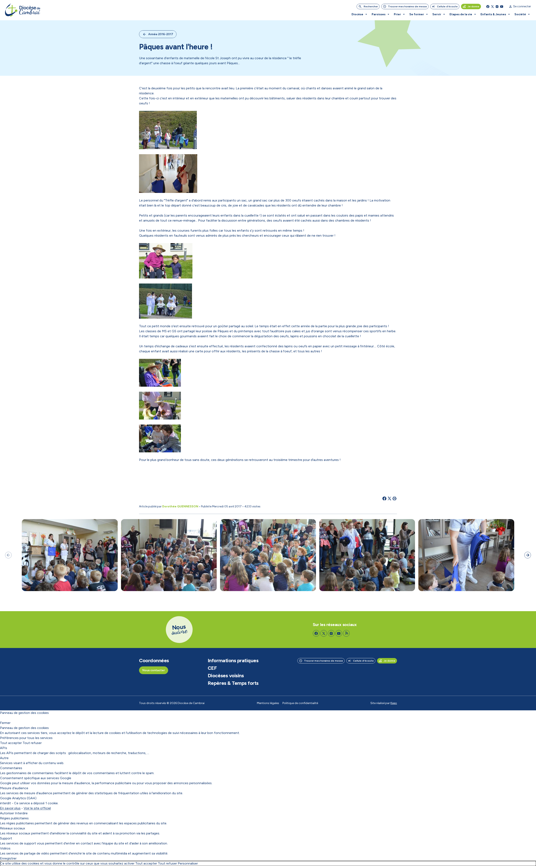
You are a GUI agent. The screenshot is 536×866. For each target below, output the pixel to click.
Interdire (21, 813)
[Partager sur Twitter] (389, 498)
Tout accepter (11, 743)
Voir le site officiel (37, 808)
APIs (3, 748)
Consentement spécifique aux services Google (35, 778)
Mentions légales (268, 703)
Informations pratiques (233, 660)
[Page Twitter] (492, 6)
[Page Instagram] (497, 6)
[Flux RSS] (346, 633)
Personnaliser (188, 863)
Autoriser (7, 813)
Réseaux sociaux (12, 828)
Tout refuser (32, 743)
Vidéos (5, 848)
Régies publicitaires (14, 818)
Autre (4, 758)
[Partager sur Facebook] (384, 498)
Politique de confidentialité (300, 703)
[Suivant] (527, 555)
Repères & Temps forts (233, 683)
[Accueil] (22, 10)
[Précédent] (8, 555)
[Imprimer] (394, 498)
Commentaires (11, 768)
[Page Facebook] (488, 6)
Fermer (5, 723)
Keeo (393, 703)
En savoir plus (10, 808)
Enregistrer (8, 858)
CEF (212, 668)
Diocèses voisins (226, 675)
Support (6, 838)
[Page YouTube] (502, 6)
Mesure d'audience (14, 788)
